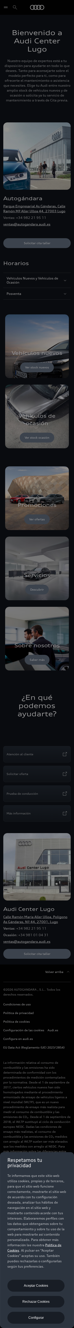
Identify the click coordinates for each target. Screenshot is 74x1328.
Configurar (36, 1317)
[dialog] (37, 1240)
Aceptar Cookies (36, 1285)
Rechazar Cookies (36, 1301)
